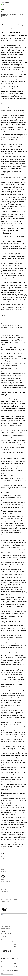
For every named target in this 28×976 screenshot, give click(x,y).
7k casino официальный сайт (13, 57)
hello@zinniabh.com (6, 933)
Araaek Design (14, 970)
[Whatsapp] (6, 910)
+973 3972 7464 (5, 931)
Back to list (3, 856)
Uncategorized (14, 21)
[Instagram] (3, 910)
